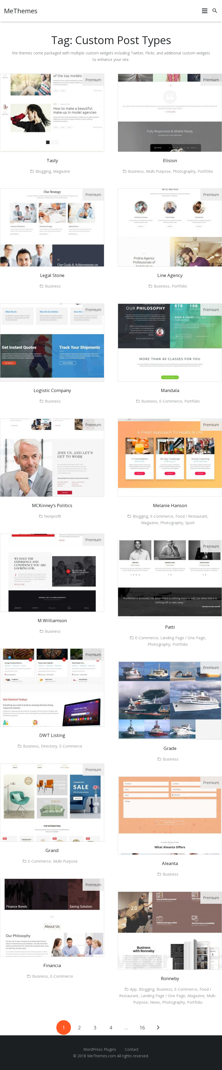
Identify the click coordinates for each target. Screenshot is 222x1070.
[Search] (215, 10)
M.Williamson (52, 620)
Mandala (170, 390)
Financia (52, 965)
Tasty (52, 160)
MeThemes (20, 10)
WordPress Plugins (99, 1049)
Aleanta (170, 863)
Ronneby (170, 978)
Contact (132, 1049)
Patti (170, 627)
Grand (52, 850)
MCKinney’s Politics (52, 505)
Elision (170, 160)
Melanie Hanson (170, 505)
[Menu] (204, 11)
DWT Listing (52, 735)
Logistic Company (52, 390)
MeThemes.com (101, 1055)
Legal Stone (52, 275)
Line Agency (169, 275)
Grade (170, 748)
